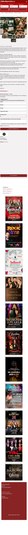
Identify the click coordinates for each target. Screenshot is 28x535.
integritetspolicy (6, 125)
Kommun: (12, 4)
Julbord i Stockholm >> (8, 189)
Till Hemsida (13, 175)
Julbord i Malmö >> (7, 193)
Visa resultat (14, 9)
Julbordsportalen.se (7, 1)
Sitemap (3, 496)
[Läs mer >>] (14, 208)
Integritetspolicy (5, 497)
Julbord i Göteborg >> (7, 191)
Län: (1, 4)
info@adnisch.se (8, 493)
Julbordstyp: (21, 4)
